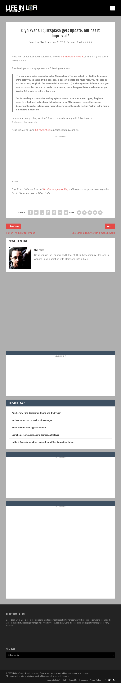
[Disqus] (60, 312)
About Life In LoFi (53, 680)
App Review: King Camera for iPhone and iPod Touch (36, 413)
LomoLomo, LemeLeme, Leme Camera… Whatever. (35, 435)
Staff (64, 680)
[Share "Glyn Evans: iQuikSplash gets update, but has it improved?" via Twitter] (36, 212)
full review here (43, 130)
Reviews (71, 42)
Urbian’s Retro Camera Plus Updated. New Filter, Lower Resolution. (43, 442)
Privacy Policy (95, 680)
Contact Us (72, 680)
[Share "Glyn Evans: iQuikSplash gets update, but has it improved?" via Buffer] (54, 212)
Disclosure (83, 680)
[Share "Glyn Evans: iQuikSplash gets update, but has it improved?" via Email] (60, 212)
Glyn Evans (45, 42)
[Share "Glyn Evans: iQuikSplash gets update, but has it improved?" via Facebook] (30, 212)
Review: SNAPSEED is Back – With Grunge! (32, 420)
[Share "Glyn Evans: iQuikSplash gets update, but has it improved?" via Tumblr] (42, 212)
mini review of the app (72, 56)
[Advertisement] (60, 158)
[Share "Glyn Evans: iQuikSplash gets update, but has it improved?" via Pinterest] (48, 212)
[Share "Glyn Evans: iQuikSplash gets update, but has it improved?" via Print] (66, 212)
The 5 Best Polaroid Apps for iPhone (29, 427)
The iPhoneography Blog (55, 189)
